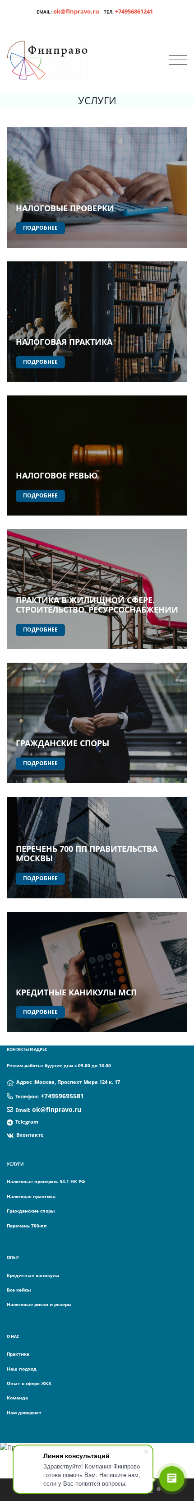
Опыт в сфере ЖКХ (29, 1383)
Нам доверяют (24, 1412)
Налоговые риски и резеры (39, 1304)
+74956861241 (134, 11)
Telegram (26, 1121)
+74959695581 (62, 1096)
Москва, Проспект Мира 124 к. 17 (77, 1081)
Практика (18, 1354)
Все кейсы (19, 1290)
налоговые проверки (65, 208)
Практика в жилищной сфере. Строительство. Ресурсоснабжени (93, 605)
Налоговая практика (64, 341)
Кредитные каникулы (33, 1275)
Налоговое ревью (56, 475)
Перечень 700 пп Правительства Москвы (86, 853)
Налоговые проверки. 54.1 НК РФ (46, 1181)
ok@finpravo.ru (76, 11)
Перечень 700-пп (27, 1225)
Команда (17, 1397)
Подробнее (40, 228)
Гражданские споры (62, 743)
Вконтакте (30, 1134)
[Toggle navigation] (178, 60)
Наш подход (22, 1369)
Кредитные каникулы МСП (76, 992)
